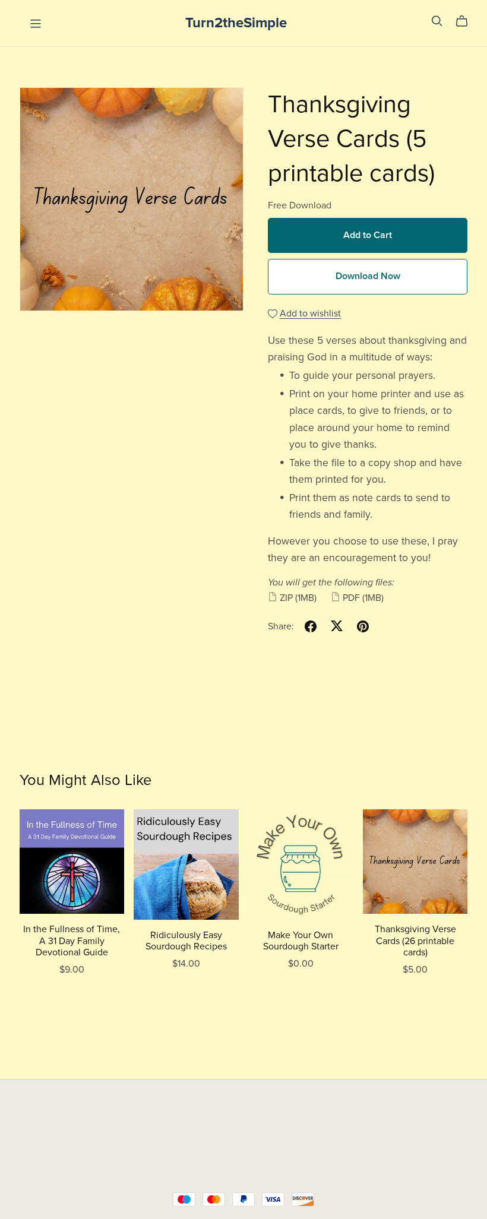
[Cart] (466, 21)
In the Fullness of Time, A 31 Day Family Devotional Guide (71, 940)
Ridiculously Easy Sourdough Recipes (186, 940)
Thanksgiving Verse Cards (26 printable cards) (415, 940)
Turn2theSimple (236, 22)
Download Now (368, 276)
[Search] (437, 21)
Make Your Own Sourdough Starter (301, 940)
